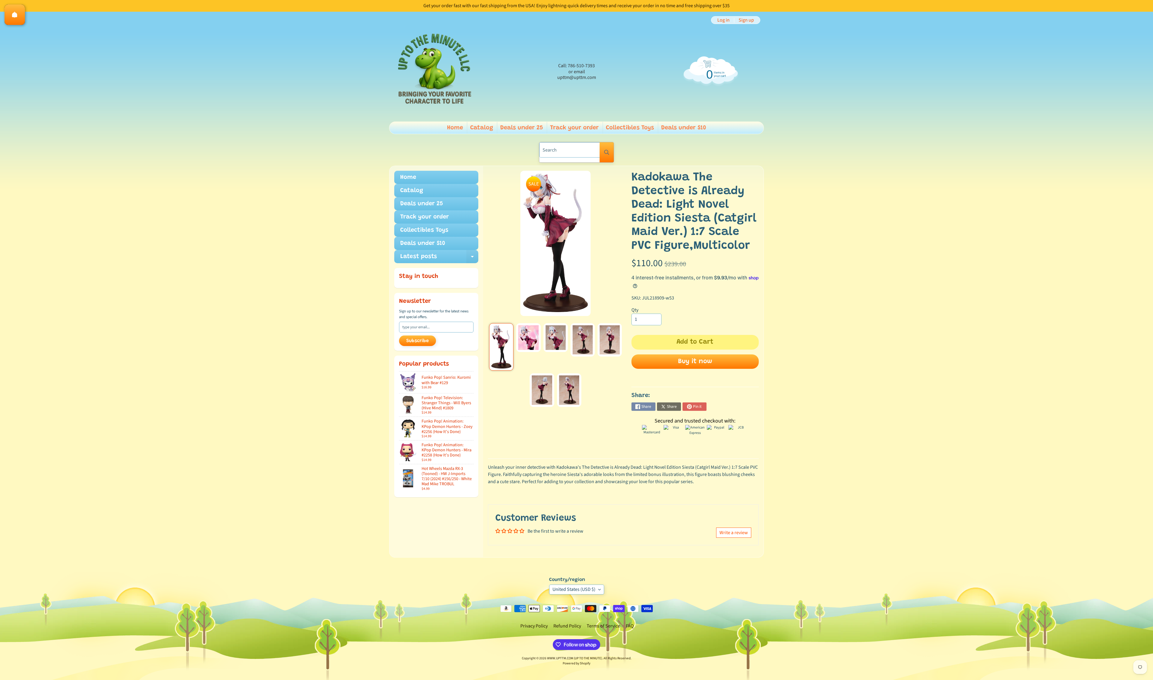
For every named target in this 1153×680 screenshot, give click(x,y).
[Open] (15, 15)
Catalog (481, 128)
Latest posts (439, 258)
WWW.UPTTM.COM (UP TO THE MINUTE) (574, 658)
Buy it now (695, 361)
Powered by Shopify (576, 663)
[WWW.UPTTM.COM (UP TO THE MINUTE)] (434, 72)
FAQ (630, 626)
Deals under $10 (683, 128)
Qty (634, 310)
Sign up (746, 20)
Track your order (574, 128)
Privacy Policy (534, 626)
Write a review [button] (733, 532)
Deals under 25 (521, 128)
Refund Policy (567, 626)
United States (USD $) (573, 589)
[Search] (607, 152)
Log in (723, 20)
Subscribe (417, 340)
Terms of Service (603, 626)
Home (455, 128)
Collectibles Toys (630, 128)
